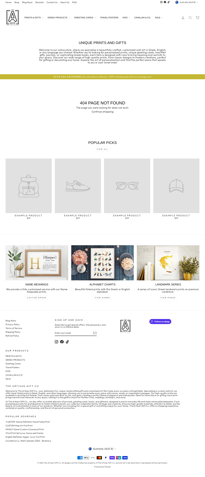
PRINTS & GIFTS (32, 17)
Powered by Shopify (102, 467)
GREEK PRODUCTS (58, 17)
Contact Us (52, 2)
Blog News (27, 2)
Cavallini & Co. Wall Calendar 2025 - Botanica (28, 440)
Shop (16, 2)
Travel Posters (109, 17)
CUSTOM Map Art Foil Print (19, 425)
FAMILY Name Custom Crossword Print (25, 429)
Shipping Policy (13, 332)
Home (9, 2)
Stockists (39, 2)
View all (102, 149)
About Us (64, 2)
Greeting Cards (84, 17)
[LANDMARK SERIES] (168, 262)
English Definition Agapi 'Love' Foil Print (25, 437)
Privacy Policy (13, 324)
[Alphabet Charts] (102, 262)
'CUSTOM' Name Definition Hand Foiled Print (28, 421)
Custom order (36, 298)
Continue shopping (103, 111)
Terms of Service (14, 328)
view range (102, 298)
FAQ (74, 2)
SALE (158, 17)
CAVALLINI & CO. (142, 17)
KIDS (125, 17)
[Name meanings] (37, 262)
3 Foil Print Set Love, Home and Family (24, 433)
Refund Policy (12, 335)
